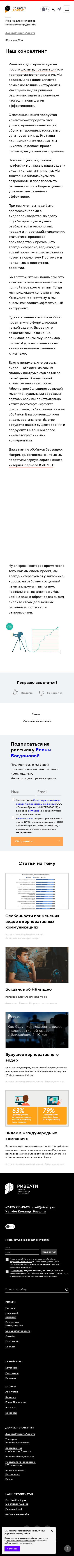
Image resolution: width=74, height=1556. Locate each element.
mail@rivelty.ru (43, 1207)
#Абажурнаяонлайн (17, 1514)
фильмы (27, 69)
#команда (11, 1003)
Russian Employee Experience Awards (16, 1501)
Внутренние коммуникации (14, 1323)
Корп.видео (12, 1341)
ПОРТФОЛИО (13, 1361)
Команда (10, 1396)
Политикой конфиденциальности (20, 1540)
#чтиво (9, 934)
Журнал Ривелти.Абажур (20, 32)
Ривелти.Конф (13, 1509)
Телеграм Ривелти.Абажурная (17, 1440)
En (47, 9)
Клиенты (10, 1378)
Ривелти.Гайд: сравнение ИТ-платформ (20, 1463)
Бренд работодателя (17, 1330)
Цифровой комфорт (11, 1314)
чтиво (36, 713)
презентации (46, 69)
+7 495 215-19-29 (17, 1207)
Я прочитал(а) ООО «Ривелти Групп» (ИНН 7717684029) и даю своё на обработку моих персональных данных (39, 807)
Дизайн (10, 1336)
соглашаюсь (25, 818)
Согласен (12, 1548)
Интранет (11, 1308)
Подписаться (49, 1251)
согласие (33, 810)
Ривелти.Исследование (19, 1456)
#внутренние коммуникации (22, 937)
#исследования (54, 1081)
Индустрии (11, 1373)
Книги (9, 1479)
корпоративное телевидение (32, 74)
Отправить (23, 841)
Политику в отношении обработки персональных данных (38, 801)
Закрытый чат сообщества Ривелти (18, 1449)
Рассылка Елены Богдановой (15, 1472)
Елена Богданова (15, 1402)
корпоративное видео (37, 720)
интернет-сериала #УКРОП (31, 465)
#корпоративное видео (29, 934)
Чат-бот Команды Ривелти (25, 1211)
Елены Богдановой (31, 752)
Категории (11, 1367)
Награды (10, 1407)
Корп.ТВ (10, 1346)
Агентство (11, 1391)
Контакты (11, 1412)
